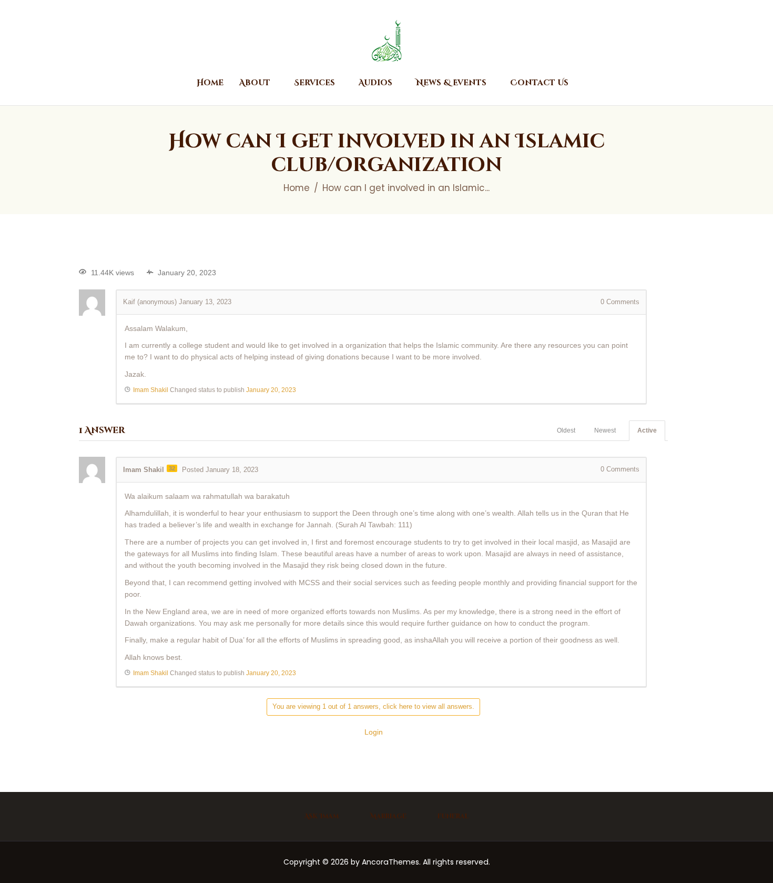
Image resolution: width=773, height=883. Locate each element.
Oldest (566, 430)
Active (647, 430)
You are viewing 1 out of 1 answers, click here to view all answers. (373, 706)
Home (296, 188)
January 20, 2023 (271, 390)
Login (373, 732)
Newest (605, 430)
